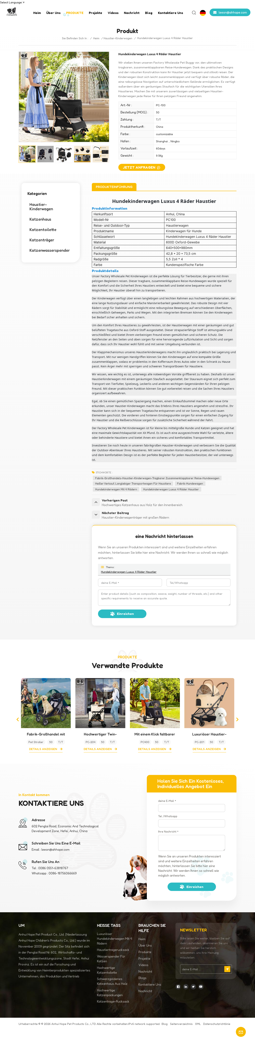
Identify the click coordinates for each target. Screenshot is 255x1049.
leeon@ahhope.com (233, 12)
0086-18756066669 (63, 873)
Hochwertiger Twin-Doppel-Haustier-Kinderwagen (100, 734)
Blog (148, 13)
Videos (113, 13)
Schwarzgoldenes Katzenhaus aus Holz (112, 981)
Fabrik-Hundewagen (190, 483)
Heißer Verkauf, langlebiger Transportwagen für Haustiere (133, 483)
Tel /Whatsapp (167, 816)
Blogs (142, 978)
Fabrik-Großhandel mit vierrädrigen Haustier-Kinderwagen (46, 734)
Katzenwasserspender (49, 250)
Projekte (95, 13)
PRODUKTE (74, 13)
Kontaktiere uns (170, 13)
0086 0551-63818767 (53, 868)
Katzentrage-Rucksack (113, 1001)
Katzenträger (41, 240)
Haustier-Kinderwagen (118, 38)
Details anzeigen (43, 749)
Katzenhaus (40, 219)
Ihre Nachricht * (168, 831)
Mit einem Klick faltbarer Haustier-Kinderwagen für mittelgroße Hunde (155, 734)
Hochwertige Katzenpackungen (110, 992)
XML (198, 1023)
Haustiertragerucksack (113, 950)
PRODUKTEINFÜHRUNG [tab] (114, 187)
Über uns (53, 13)
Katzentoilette (42, 229)
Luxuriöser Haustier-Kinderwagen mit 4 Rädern (209, 734)
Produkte (144, 952)
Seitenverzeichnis (181, 1023)
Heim (37, 13)
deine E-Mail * (167, 800)
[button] (18, 719)
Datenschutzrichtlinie (216, 1023)
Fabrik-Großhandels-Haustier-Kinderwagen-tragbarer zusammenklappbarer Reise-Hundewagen (157, 478)
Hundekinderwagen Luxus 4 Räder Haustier (171, 489)
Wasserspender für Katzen (111, 958)
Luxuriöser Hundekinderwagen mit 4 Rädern (114, 938)
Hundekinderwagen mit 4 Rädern (116, 489)
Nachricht (131, 13)
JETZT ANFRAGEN (139, 167)
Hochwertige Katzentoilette (107, 970)
